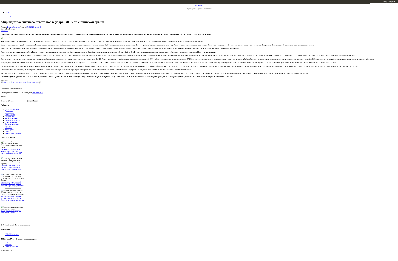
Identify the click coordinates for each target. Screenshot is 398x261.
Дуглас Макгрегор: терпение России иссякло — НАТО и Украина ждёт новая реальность (12, 198)
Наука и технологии (12, 109)
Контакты (8, 233)
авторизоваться (37, 93)
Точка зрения (9, 130)
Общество (8, 128)
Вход (384, 1)
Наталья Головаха (13, 27)
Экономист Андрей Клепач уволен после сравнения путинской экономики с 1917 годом (11, 152)
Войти (7, 243)
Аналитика (9, 111)
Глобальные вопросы (12, 120)
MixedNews (199, 5)
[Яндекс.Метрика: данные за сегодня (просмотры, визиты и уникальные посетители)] (17, 254)
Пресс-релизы (10, 115)
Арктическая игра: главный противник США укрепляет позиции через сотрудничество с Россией (12, 184)
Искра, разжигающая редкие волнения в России (11, 212)
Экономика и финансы (13, 133)
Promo (7, 131)
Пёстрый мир (10, 116)
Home (7, 12)
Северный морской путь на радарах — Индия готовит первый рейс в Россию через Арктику (11, 168)
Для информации (11, 122)
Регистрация (391, 1)
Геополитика (5, 17)
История (8, 126)
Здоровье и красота (12, 124)
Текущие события (11, 118)
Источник (4, 31)
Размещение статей (12, 235)
